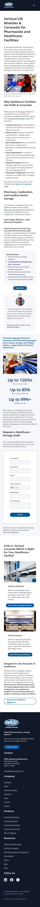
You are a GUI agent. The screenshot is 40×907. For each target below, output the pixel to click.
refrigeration (9, 244)
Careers (7, 802)
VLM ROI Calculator (11, 848)
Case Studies (9, 856)
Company (7, 782)
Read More (20, 288)
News (6, 798)
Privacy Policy (8, 899)
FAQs (6, 868)
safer (20, 237)
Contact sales (11, 747)
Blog (5, 864)
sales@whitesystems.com (13, 771)
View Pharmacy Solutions (20, 654)
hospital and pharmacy (16, 118)
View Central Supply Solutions (20, 605)
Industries (8, 794)
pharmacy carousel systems (14, 210)
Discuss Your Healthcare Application (16, 701)
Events (6, 860)
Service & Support (10, 790)
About (6, 786)
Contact (7, 806)
